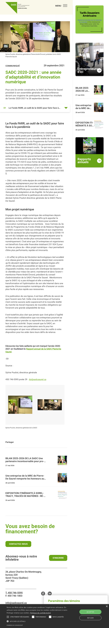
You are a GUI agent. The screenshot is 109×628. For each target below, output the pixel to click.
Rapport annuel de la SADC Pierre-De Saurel (33, 350)
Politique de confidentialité (40, 613)
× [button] (107, 606)
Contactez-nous (18, 544)
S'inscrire (58, 558)
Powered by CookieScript (15, 625)
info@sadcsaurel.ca (16, 603)
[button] (19, 617)
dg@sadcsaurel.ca (37, 379)
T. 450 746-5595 (14, 593)
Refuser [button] (90, 618)
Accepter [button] (90, 612)
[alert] (54, 616)
